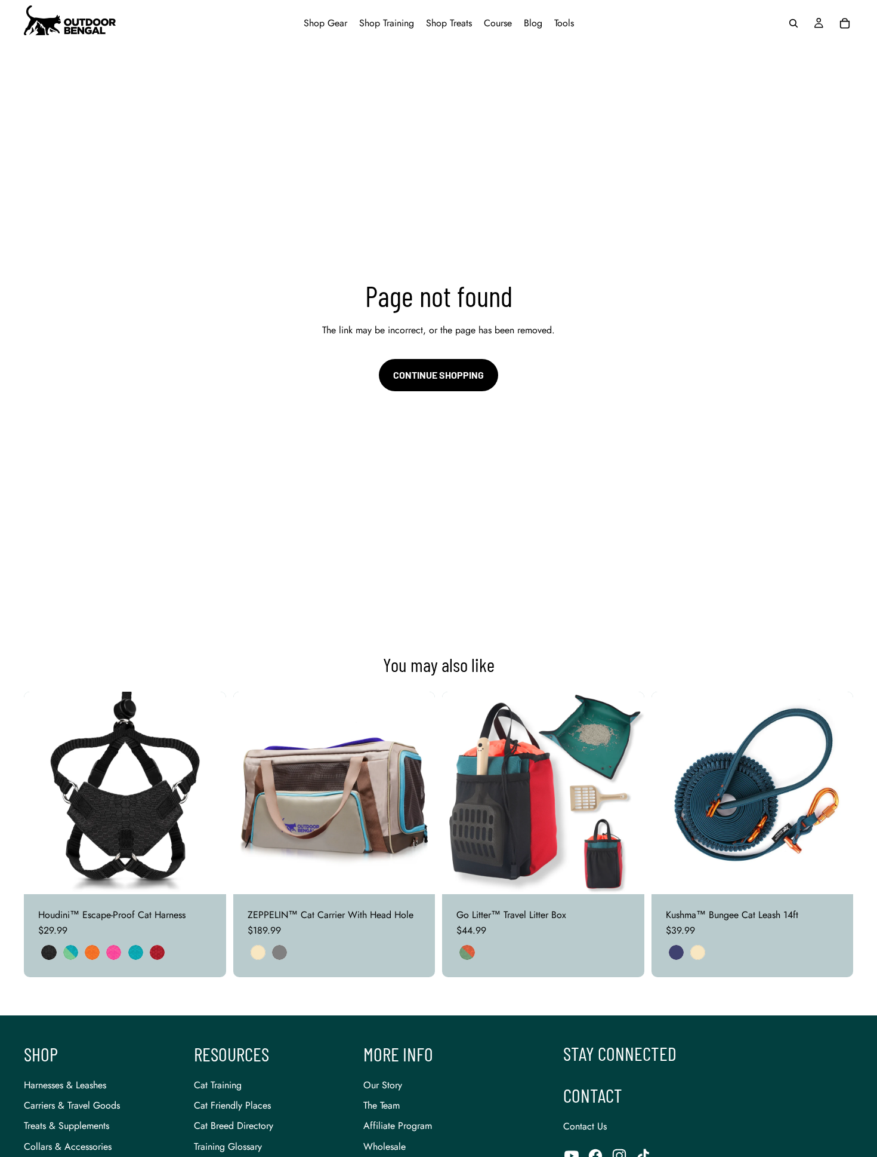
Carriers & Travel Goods (72, 1105)
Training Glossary (228, 1146)
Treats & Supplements (66, 1126)
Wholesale (384, 1146)
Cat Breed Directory (233, 1126)
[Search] (793, 23)
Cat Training (218, 1085)
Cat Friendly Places (232, 1105)
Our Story (382, 1085)
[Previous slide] (42, 792)
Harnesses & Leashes (65, 1085)
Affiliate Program (397, 1126)
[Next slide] (208, 792)
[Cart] (845, 23)
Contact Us (585, 1126)
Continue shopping (438, 374)
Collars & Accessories (68, 1146)
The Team (381, 1105)
